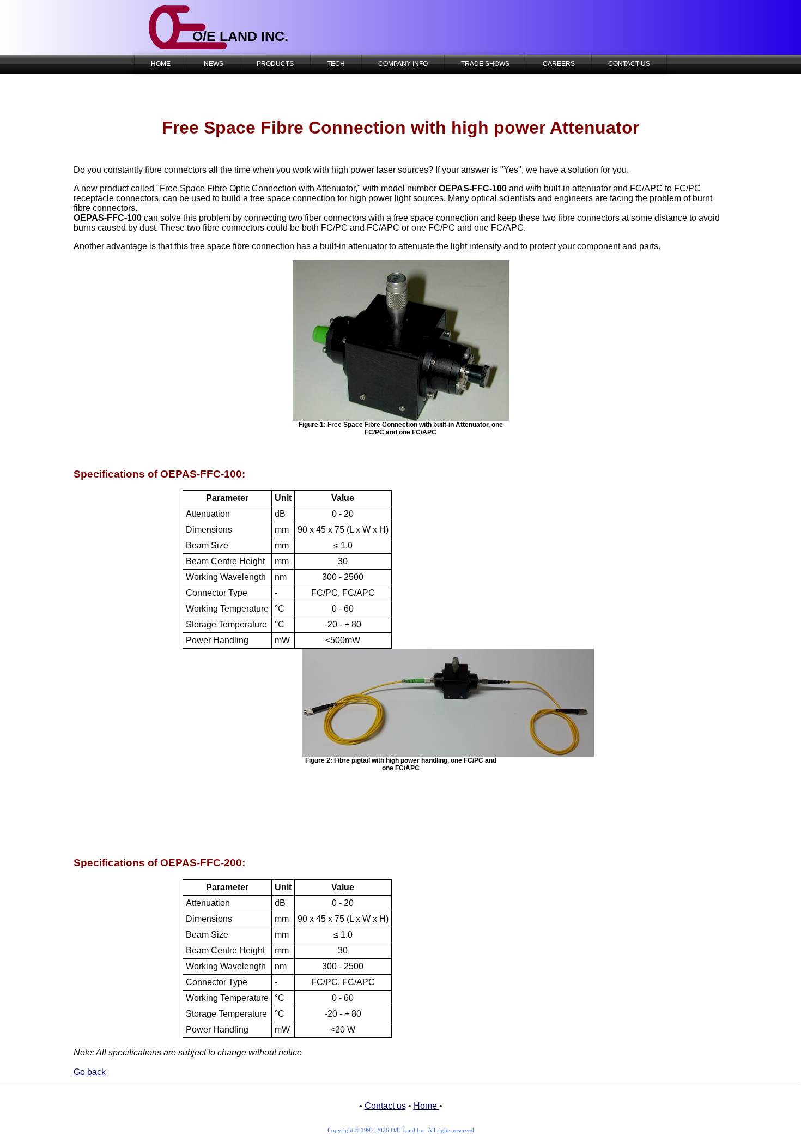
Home (426, 1105)
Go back (90, 1072)
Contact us (385, 1105)
